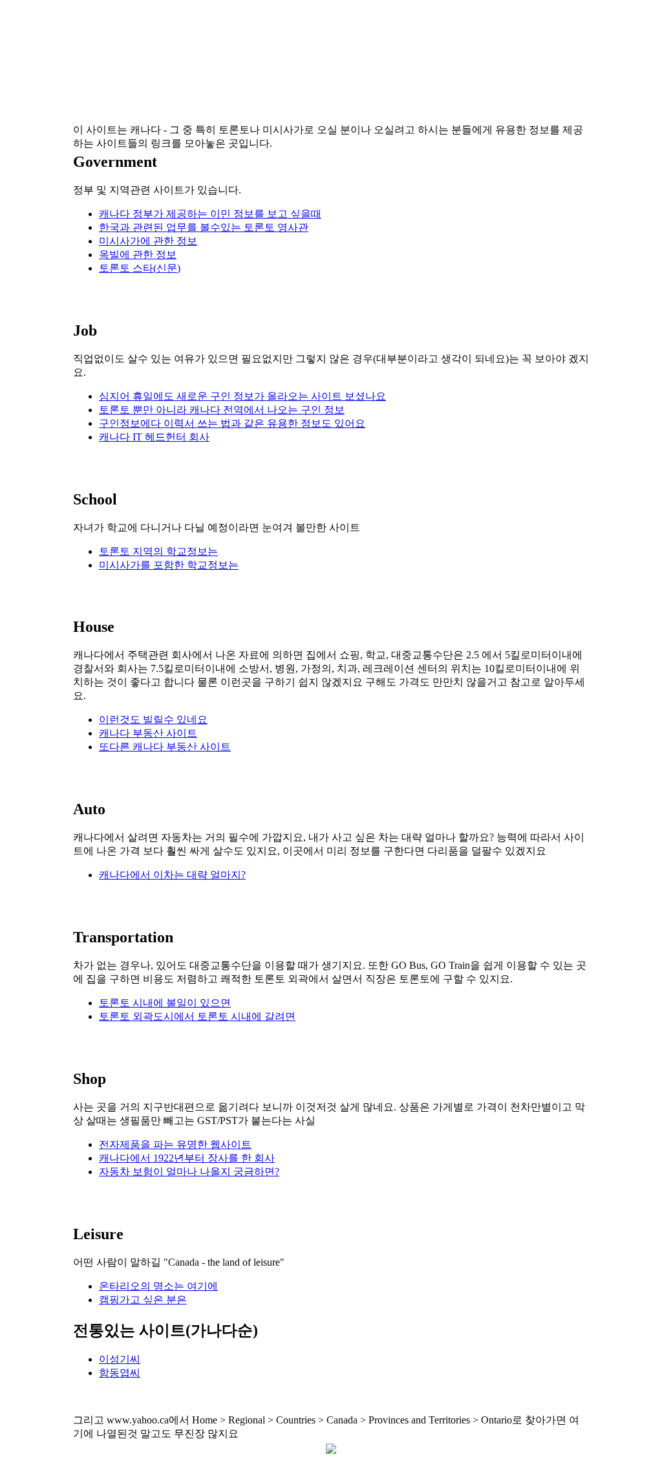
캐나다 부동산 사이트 (148, 733)
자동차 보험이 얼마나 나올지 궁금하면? (189, 1171)
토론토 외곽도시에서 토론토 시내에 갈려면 (197, 1016)
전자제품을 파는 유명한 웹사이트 (175, 1144)
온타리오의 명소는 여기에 (158, 1286)
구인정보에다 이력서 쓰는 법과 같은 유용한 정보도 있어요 (232, 423)
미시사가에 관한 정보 (148, 240)
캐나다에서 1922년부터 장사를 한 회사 (187, 1158)
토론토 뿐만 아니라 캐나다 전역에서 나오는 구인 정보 (222, 409)
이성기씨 (119, 1359)
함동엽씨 (119, 1372)
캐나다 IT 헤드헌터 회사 (154, 436)
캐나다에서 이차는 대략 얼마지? (172, 874)
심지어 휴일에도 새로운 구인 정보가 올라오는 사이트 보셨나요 (242, 396)
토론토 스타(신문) (139, 268)
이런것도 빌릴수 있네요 (153, 719)
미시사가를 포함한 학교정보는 (169, 564)
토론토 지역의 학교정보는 (158, 551)
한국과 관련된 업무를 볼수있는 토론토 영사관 (203, 227)
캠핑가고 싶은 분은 (143, 1299)
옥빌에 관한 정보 (137, 254)
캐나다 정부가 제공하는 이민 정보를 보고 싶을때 (210, 213)
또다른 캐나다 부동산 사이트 (165, 746)
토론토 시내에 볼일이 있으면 (165, 1002)
